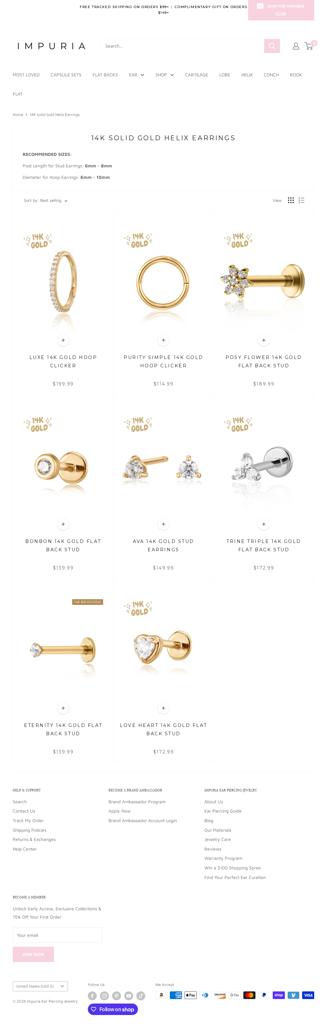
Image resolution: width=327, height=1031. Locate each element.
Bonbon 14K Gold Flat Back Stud (63, 545)
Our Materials (217, 830)
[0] (309, 46)
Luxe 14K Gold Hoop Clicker (63, 361)
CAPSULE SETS (66, 74)
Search (20, 801)
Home (18, 114)
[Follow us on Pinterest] (116, 995)
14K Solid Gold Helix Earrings (55, 114)
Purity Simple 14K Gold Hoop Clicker (163, 361)
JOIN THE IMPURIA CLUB (285, 10)
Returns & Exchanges (34, 839)
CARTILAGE (196, 74)
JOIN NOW (33, 954)
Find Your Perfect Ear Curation (235, 877)
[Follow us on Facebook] (92, 995)
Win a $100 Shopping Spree (232, 867)
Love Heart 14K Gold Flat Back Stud (163, 729)
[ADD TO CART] (63, 340)
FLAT (18, 93)
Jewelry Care (217, 839)
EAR (133, 74)
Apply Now (120, 810)
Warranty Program (223, 858)
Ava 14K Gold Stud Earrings (163, 545)
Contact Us (24, 810)
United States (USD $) (35, 986)
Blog (208, 820)
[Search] (272, 46)
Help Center (25, 849)
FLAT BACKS (105, 74)
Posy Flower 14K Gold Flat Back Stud (263, 361)
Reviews (212, 849)
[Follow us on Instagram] (104, 995)
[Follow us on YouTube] (128, 995)
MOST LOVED (26, 74)
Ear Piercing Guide (223, 810)
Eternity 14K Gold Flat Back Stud (63, 729)
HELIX (247, 74)
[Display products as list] (301, 200)
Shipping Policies (29, 830)
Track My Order (28, 820)
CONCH (271, 74)
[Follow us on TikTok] (140, 995)
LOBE (224, 74)
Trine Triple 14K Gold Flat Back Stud (263, 545)
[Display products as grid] (291, 200)
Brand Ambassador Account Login (143, 820)
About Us (213, 801)
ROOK (296, 74)
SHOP (161, 74)
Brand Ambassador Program (137, 801)
